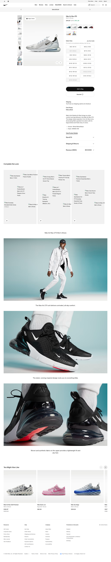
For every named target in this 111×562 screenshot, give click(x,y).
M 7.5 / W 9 (87, 51)
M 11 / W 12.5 (73, 67)
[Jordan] (4, 1)
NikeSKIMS (58, 5)
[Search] (89, 5)
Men (36, 5)
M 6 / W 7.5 (73, 46)
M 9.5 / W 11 (87, 59)
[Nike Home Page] (6, 5)
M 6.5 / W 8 (87, 46)
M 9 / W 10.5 (72, 59)
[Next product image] (60, 62)
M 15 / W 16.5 (73, 80)
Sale (75, 5)
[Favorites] (103, 5)
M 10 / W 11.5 (73, 63)
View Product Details (72, 133)
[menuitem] (97, 1)
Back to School (67, 5)
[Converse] (8, 1)
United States (104, 524)
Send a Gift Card (55, 9)
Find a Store (69, 109)
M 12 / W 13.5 (73, 71)
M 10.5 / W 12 (87, 63)
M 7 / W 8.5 (73, 51)
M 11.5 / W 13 (87, 67)
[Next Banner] (90, 9)
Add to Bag (80, 89)
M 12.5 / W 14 (87, 71)
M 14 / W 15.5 (87, 76)
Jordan (51, 5)
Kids (46, 5)
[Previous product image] (57, 62)
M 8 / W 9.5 (73, 55)
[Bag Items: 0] (106, 5)
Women (41, 5)
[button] (19, 23)
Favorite (79, 94)
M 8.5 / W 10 (87, 55)
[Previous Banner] (21, 9)
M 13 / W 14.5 (73, 76)
